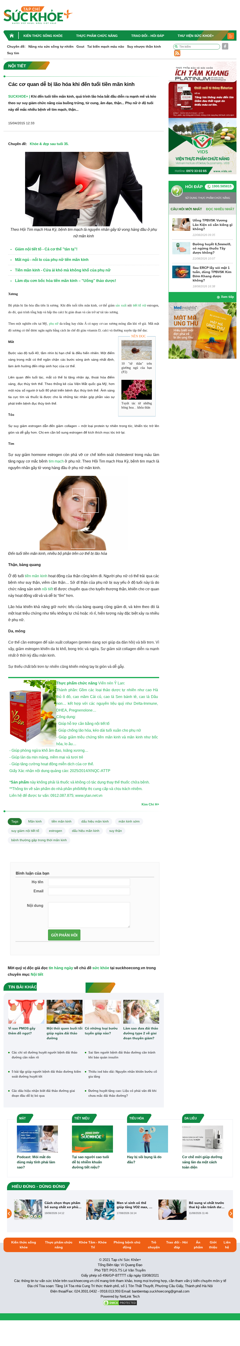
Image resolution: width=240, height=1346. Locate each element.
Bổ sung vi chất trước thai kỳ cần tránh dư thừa (134, 1205)
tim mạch (56, 461)
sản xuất (121, 305)
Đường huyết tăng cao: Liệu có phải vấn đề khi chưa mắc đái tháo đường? (122, 1093)
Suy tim (13, 53)
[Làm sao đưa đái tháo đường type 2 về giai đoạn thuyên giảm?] (141, 1012)
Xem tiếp (227, 297)
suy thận (115, 831)
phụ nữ (53, 323)
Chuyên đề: (16, 46)
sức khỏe (100, 968)
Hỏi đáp (194, 186)
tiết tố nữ (139, 305)
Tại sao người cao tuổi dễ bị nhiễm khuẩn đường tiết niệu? (90, 1162)
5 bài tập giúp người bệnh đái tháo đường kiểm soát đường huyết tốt (46, 1074)
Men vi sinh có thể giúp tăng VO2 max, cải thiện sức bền (63, 1205)
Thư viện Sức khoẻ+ (196, 36)
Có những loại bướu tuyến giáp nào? (101, 1030)
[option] (48, 1210)
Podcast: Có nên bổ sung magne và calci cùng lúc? (205, 1205)
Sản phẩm (20, 782)
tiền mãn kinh (35, 576)
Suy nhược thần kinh (144, 46)
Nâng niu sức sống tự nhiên (51, 46)
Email (38, 891)
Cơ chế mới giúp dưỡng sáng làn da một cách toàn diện (202, 1162)
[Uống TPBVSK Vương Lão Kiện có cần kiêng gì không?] (181, 224)
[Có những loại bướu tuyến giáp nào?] (103, 1012)
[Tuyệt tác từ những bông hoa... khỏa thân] (136, 390)
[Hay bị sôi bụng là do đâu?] (147, 1139)
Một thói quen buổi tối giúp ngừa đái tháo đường (64, 1033)
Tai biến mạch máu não (105, 46)
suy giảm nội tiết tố (25, 831)
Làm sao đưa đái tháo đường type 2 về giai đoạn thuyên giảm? (140, 1033)
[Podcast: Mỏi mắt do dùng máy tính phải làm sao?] (37, 1139)
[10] (136, 350)
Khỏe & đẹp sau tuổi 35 (49, 144)
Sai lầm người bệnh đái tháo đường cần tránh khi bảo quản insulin (121, 1055)
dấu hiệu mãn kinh (95, 821)
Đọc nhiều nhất (220, 209)
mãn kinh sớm (129, 821)
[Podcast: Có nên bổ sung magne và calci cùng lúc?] (172, 1213)
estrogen (55, 831)
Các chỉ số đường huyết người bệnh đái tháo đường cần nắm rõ (44, 1055)
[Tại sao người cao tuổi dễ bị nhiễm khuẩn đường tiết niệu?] (92, 1139)
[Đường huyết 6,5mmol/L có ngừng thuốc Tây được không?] (181, 248)
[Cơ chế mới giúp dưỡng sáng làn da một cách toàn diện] (202, 1139)
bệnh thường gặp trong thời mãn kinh (39, 840)
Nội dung (35, 906)
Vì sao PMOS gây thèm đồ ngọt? (21, 1030)
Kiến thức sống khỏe (43, 36)
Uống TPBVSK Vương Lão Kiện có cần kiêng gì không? (212, 224)
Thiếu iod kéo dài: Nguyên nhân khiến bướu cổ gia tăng (122, 1074)
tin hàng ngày (61, 968)
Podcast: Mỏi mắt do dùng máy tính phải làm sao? (36, 1162)
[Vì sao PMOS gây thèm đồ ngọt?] (26, 1012)
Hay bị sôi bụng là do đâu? (144, 1159)
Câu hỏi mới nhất (186, 209)
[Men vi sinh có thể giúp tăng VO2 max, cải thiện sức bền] (28, 1209)
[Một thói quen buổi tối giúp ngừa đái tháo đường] (65, 1012)
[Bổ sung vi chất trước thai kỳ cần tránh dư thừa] (100, 1209)
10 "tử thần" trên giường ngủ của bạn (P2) (136, 368)
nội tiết (47, 589)
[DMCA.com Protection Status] (120, 1302)
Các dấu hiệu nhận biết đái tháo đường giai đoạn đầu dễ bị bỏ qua (43, 1093)
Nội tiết (37, 974)
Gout (80, 46)
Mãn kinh (35, 821)
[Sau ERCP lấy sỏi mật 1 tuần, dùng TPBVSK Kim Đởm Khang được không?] (181, 272)
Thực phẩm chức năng (97, 36)
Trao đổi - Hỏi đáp (147, 36)
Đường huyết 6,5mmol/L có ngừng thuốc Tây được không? (212, 248)
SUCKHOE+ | (19, 96)
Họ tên (37, 882)
